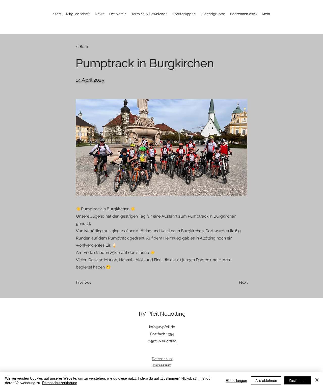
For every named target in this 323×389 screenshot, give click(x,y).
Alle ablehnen (266, 380)
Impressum (162, 365)
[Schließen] (317, 380)
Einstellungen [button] (236, 380)
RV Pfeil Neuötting (162, 313)
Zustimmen (298, 380)
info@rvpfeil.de (162, 327)
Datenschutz (162, 359)
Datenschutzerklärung (59, 382)
